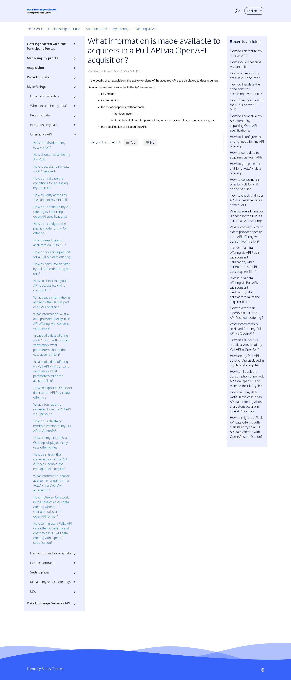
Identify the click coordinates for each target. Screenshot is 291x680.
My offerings (121, 29)
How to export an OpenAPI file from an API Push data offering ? (52, 392)
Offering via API (146, 29)
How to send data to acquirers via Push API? (49, 242)
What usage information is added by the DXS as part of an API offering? (51, 302)
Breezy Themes (53, 669)
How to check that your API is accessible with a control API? (50, 285)
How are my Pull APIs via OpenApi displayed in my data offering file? (50, 442)
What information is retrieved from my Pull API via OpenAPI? (52, 409)
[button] (237, 10)
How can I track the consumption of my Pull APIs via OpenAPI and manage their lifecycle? (50, 461)
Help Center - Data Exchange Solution (54, 29)
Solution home (96, 29)
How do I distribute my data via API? (49, 145)
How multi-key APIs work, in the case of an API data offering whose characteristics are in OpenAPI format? (51, 506)
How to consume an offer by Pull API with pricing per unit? (52, 269)
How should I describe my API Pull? (51, 157)
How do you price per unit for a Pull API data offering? (52, 254)
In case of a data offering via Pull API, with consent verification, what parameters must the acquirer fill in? (51, 371)
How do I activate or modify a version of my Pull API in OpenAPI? (52, 426)
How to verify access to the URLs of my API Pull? (50, 197)
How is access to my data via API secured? (51, 168)
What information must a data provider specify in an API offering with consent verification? (51, 321)
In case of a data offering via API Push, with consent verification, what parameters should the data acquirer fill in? (51, 344)
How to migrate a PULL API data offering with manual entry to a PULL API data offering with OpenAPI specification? (52, 533)
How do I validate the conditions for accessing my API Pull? (50, 183)
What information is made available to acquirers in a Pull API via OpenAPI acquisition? (51, 483)
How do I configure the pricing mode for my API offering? (50, 228)
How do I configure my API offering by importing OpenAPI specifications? (52, 211)
